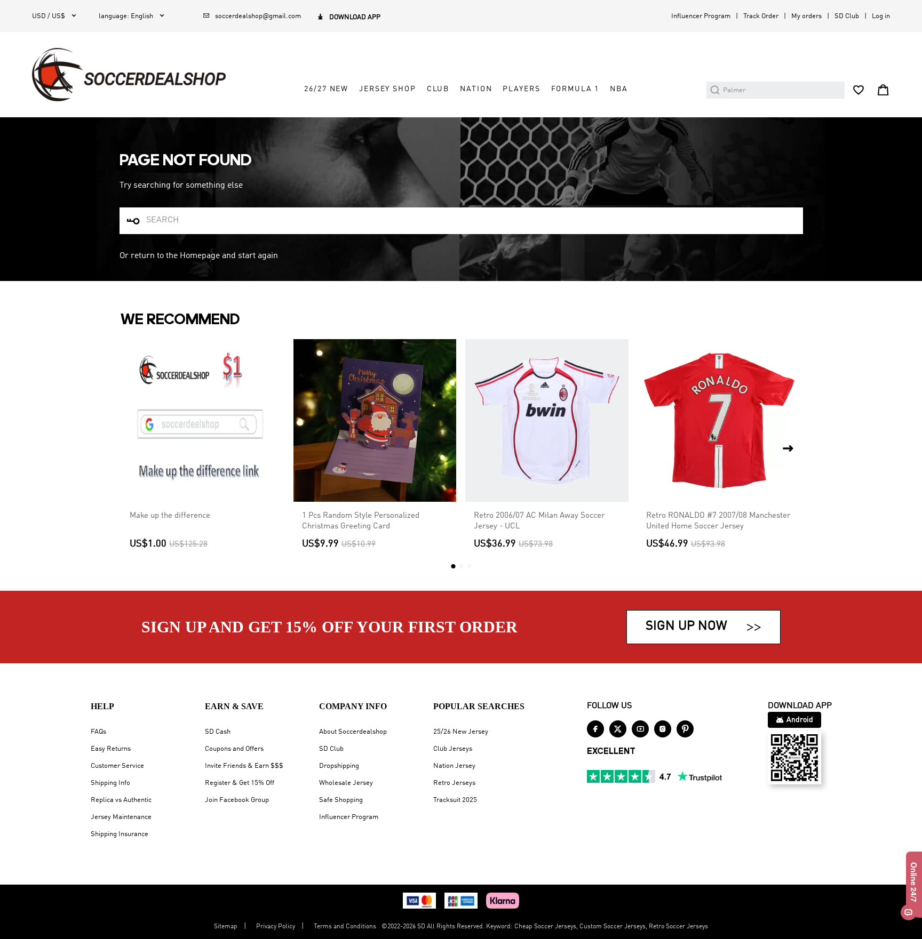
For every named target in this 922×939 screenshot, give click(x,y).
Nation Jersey (454, 766)
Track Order (760, 16)
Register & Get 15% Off (239, 783)
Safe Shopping (341, 800)
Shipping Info (110, 783)
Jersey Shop (387, 89)
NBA (619, 89)
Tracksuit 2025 (455, 800)
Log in (881, 16)
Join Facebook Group (237, 800)
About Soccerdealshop (353, 731)
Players (521, 89)
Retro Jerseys (454, 783)
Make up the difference (170, 515)
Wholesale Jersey (346, 783)
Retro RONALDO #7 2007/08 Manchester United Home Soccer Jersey (718, 521)
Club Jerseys (452, 748)
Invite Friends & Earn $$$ (244, 766)
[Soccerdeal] (129, 74)
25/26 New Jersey (460, 731)
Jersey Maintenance (121, 817)
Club (438, 89)
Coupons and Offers (234, 748)
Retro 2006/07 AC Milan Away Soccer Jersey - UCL (539, 521)
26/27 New (326, 89)
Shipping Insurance (119, 834)
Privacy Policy (275, 927)
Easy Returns (111, 748)
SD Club (846, 16)
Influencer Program (700, 16)
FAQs (98, 731)
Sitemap (225, 927)
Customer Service (117, 766)
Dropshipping (339, 766)
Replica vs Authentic (121, 800)
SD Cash (217, 731)
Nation (476, 89)
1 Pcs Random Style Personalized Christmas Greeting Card (360, 521)
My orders (806, 16)
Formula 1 (575, 89)
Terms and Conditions (345, 927)
